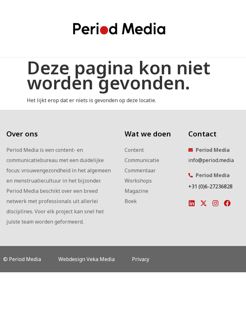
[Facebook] (227, 203)
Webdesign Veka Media (86, 259)
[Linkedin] (191, 203)
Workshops (138, 180)
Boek (131, 201)
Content (134, 149)
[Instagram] (215, 203)
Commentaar (140, 170)
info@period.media (211, 160)
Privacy (140, 259)
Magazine (136, 190)
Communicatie (142, 160)
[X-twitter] (203, 203)
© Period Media (22, 259)
